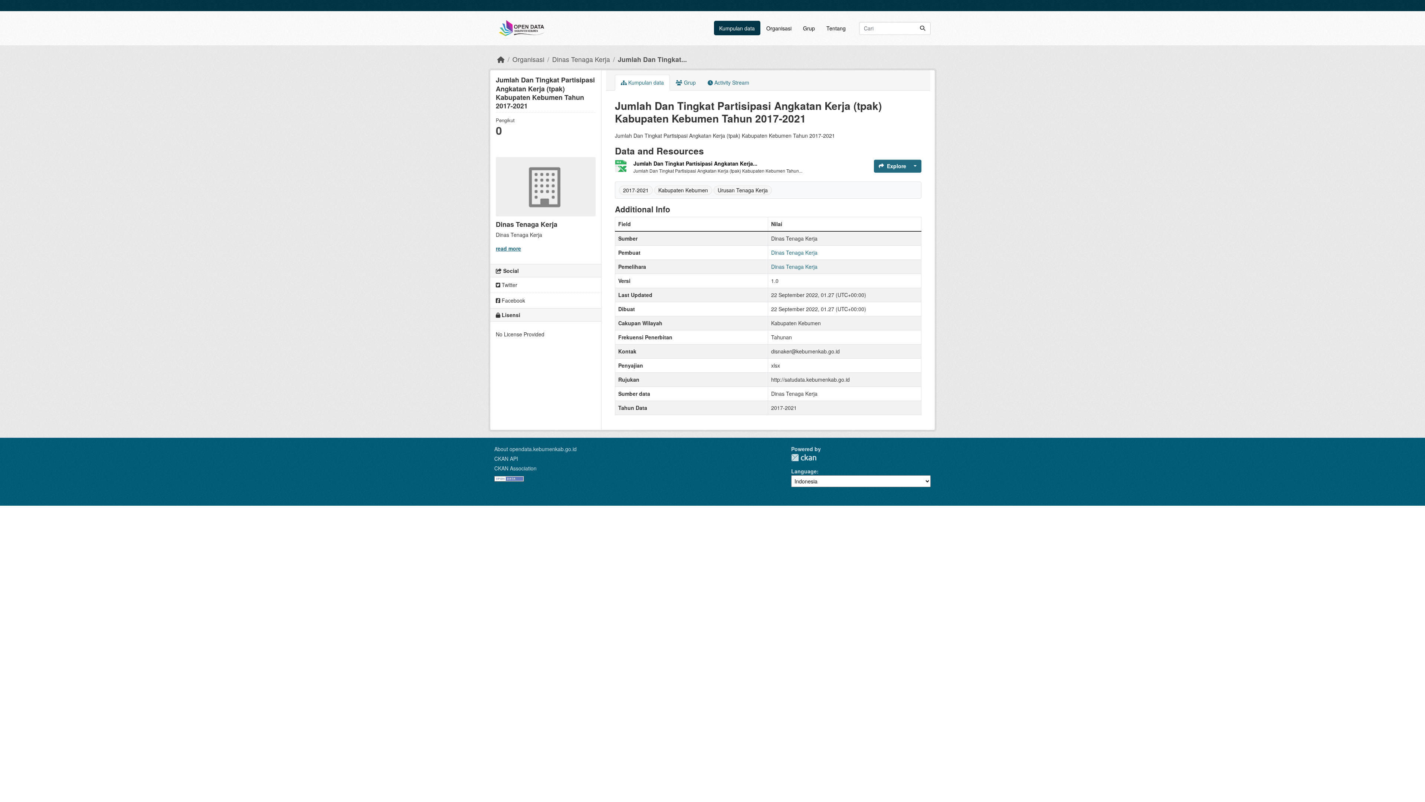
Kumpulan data (737, 28)
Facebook (512, 300)
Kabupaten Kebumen (683, 190)
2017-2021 (636, 190)
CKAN (803, 458)
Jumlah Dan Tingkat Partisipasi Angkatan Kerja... (695, 163)
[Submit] (922, 28)
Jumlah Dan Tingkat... (652, 59)
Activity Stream (731, 82)
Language (804, 471)
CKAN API (506, 458)
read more (508, 248)
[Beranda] (501, 59)
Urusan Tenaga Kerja (743, 190)
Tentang (836, 28)
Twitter (508, 284)
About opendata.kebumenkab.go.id (535, 449)
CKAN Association (515, 468)
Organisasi (779, 28)
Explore (896, 166)
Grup (809, 28)
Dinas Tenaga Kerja (581, 59)
